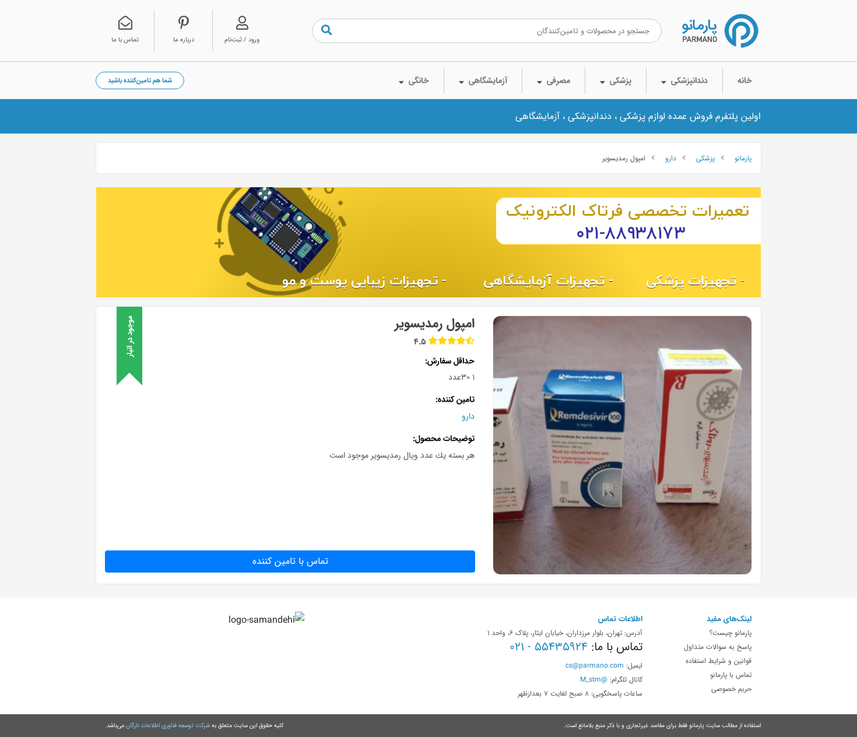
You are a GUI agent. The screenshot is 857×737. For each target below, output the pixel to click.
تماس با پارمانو (730, 674)
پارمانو (743, 158)
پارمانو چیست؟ (730, 632)
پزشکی (705, 158)
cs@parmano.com (595, 665)
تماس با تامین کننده (290, 561)
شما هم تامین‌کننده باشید (140, 80)
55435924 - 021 (549, 647)
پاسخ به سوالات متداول (717, 646)
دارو (670, 158)
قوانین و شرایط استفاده (718, 660)
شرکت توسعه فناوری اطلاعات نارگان (168, 725)
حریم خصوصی (731, 688)
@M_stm (593, 679)
